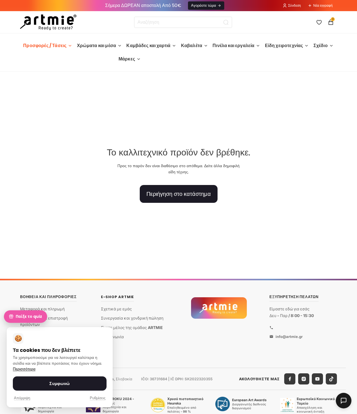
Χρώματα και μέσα (96, 45)
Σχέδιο (320, 45)
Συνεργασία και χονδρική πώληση (132, 318)
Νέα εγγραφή (323, 5)
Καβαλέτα (191, 45)
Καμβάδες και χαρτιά (148, 45)
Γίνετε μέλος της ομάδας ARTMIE (132, 327)
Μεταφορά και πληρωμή (42, 308)
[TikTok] (331, 378)
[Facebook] (289, 378)
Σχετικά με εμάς (116, 308)
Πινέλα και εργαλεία (233, 45)
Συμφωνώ (59, 383)
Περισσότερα (24, 369)
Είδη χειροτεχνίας (284, 45)
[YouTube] (317, 378)
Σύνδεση (294, 5)
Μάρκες (127, 59)
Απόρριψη (22, 398)
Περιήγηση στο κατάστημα (178, 194)
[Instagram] (303, 378)
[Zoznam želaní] (319, 22)
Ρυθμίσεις (97, 398)
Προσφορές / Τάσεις (44, 45)
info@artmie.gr (289, 336)
